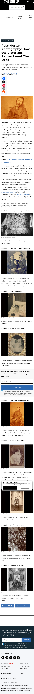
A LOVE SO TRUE (5, 666)
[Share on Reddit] (3, 91)
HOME (4, 40)
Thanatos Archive (22, 194)
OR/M (21, 673)
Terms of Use (23, 668)
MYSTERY (10, 40)
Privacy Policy (24, 671)
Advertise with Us (25, 666)
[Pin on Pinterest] (3, 85)
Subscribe (30, 1)
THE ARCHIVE (4, 668)
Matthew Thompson (10, 73)
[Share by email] (3, 88)
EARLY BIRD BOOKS (6, 671)
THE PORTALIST (5, 676)
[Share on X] (3, 81)
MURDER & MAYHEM (6, 673)
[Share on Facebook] (3, 78)
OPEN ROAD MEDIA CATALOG (8, 678)
